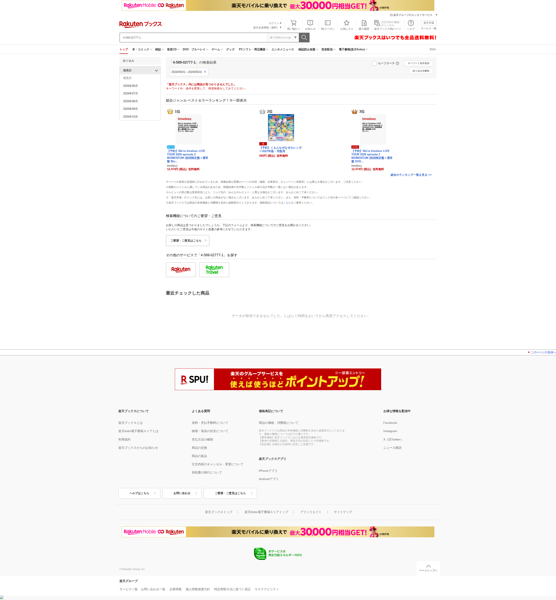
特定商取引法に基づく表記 (232, 589)
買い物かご (293, 28)
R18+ (433, 49)
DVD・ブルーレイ (194, 49)
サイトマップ (343, 512)
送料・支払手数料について (210, 422)
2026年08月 (130, 101)
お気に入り (346, 28)
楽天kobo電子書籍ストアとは (138, 431)
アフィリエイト (311, 512)
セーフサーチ (386, 63)
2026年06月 (130, 85)
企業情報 (175, 589)
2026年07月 (130, 93)
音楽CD (172, 49)
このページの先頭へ (543, 352)
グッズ (230, 49)
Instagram (390, 431)
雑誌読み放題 (306, 49)
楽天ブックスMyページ (387, 28)
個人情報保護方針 (198, 589)
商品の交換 (199, 447)
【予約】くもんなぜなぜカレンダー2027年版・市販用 (280, 149)
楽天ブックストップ (218, 512)
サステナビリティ (267, 589)
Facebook (390, 422)
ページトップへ (428, 570)
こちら (287, 202)
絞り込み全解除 (421, 70)
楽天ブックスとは (130, 422)
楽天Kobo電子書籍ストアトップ (266, 512)
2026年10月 (130, 116)
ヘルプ (411, 28)
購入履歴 (364, 28)
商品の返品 (199, 456)
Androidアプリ (269, 479)
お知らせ (310, 28)
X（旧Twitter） (393, 439)
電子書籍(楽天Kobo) (352, 49)
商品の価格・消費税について (278, 422)
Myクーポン (328, 28)
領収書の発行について (207, 472)
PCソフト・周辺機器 (252, 49)
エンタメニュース (282, 49)
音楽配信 (327, 49)
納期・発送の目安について (210, 431)
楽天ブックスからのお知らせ (138, 447)
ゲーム (216, 49)
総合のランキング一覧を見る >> (411, 174)
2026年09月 (130, 108)
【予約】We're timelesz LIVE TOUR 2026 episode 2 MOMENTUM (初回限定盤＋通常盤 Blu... (187, 156)
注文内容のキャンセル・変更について (217, 464)
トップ (123, 49)
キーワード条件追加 (418, 63)
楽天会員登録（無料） (266, 27)
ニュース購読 (392, 447)
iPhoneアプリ (268, 470)
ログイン (274, 23)
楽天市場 (429, 22)
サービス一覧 (429, 28)
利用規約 (124, 439)
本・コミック (140, 49)
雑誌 (158, 49)
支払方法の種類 (202, 439)
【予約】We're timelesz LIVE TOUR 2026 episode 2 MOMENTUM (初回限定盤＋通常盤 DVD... (372, 156)
